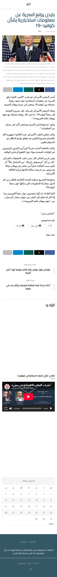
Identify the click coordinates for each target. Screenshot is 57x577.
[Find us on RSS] (22, 569)
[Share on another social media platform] (7, 89)
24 (36, 512)
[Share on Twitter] (39, 89)
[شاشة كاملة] (6, 408)
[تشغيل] (51, 408)
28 (6, 512)
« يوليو (52, 524)
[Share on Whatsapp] (29, 89)
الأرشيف (32, 541)
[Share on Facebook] (50, 89)
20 (13, 506)
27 (13, 512)
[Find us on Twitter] (31, 569)
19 (21, 506)
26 (21, 512)
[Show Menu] (52, 4)
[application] (28, 397)
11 (29, 500)
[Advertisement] (28, 444)
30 (44, 519)
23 (44, 512)
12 (21, 500)
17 (36, 506)
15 (51, 506)
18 (29, 506)
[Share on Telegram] (18, 89)
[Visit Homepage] (28, 4)
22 (51, 512)
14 (6, 500)
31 (36, 519)
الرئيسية (23, 541)
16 (44, 506)
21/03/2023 (50, 31)
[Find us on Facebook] (34, 569)
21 (6, 506)
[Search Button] (5, 4)
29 (51, 519)
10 (36, 500)
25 (29, 512)
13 (13, 500)
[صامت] (10, 408)
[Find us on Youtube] (27, 569)
